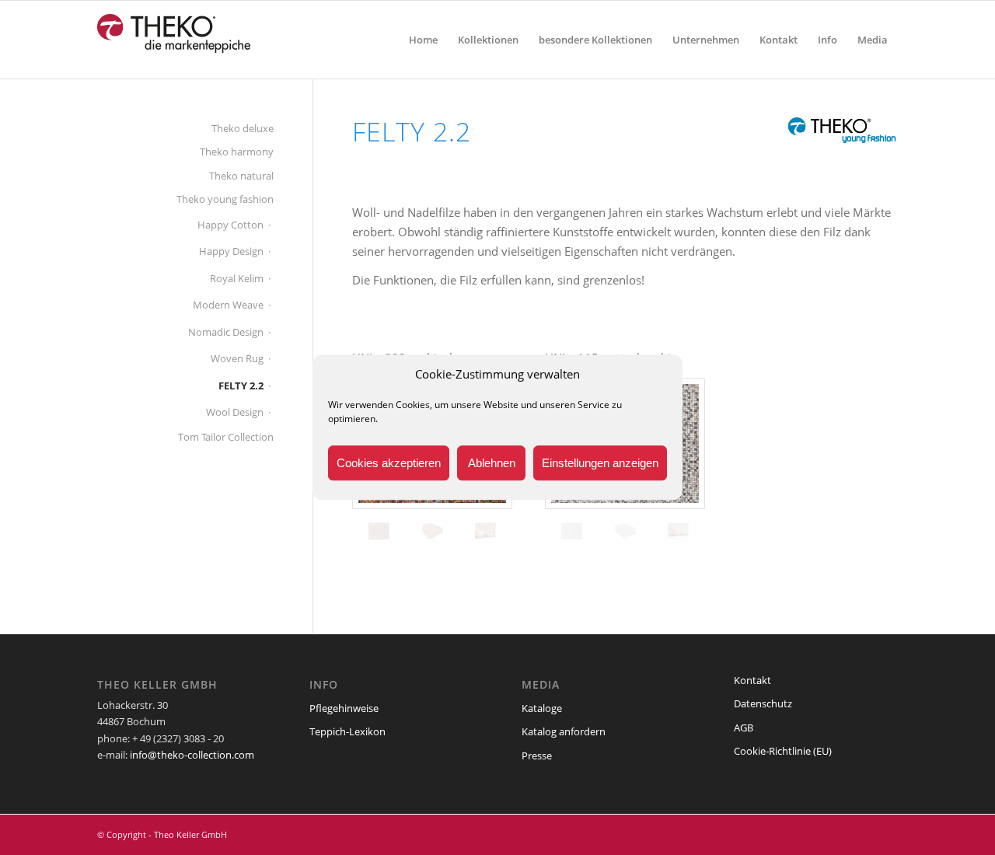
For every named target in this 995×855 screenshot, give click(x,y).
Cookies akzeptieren (389, 462)
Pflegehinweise (344, 708)
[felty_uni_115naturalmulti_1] (572, 531)
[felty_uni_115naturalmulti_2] (625, 531)
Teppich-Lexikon (347, 731)
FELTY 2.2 (241, 386)
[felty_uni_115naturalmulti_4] (678, 531)
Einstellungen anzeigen (600, 462)
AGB (743, 728)
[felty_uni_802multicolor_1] (379, 531)
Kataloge (542, 708)
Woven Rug (237, 358)
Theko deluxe (242, 128)
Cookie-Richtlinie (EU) (783, 751)
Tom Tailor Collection (226, 437)
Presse (537, 756)
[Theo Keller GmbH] (174, 40)
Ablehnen (491, 462)
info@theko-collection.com (192, 755)
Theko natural (241, 176)
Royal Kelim (237, 278)
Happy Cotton (230, 225)
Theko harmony (237, 152)
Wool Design (235, 412)
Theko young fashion (225, 199)
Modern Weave (228, 305)
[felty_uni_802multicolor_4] (485, 531)
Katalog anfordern (564, 731)
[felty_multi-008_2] (432, 531)
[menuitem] (423, 40)
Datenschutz (763, 703)
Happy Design (231, 251)
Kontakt (752, 680)
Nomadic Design (226, 332)
